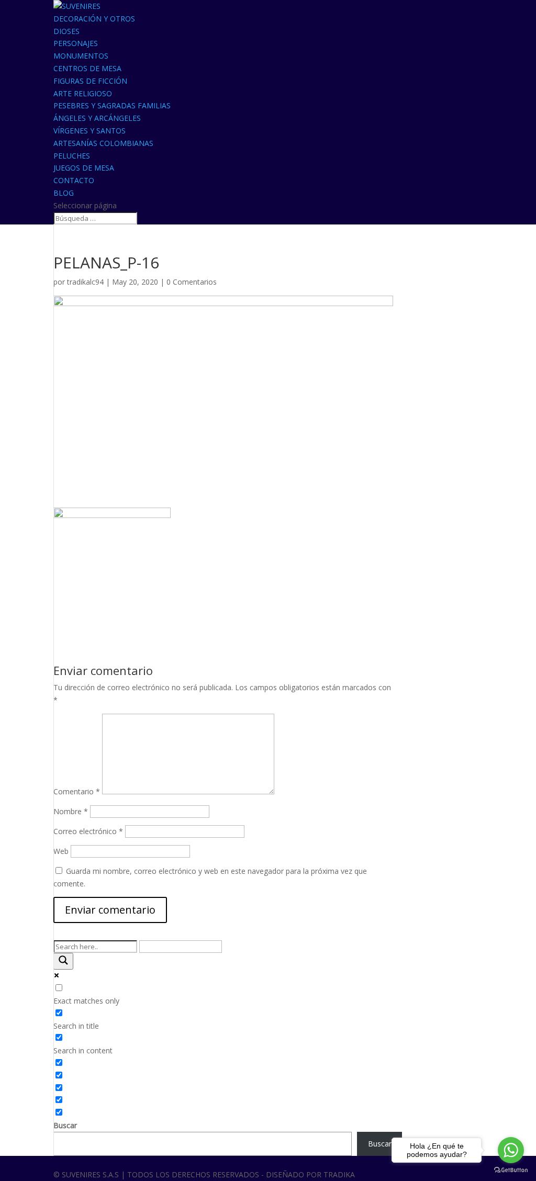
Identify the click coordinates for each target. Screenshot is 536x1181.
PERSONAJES (75, 43)
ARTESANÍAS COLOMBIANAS (103, 143)
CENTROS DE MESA (87, 68)
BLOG (63, 193)
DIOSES (66, 31)
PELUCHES (71, 156)
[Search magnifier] (63, 961)
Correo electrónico (88, 831)
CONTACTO (73, 180)
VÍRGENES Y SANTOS (89, 131)
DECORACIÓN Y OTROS (94, 19)
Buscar (65, 1125)
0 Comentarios (191, 282)
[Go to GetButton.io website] (511, 1170)
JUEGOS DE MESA (83, 168)
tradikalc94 (85, 282)
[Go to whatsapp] (511, 1150)
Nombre (70, 811)
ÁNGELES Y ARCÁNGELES (97, 118)
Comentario (76, 791)
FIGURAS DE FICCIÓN (90, 81)
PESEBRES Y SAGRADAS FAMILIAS (112, 105)
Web (61, 851)
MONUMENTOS (80, 56)
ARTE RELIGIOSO (82, 93)
